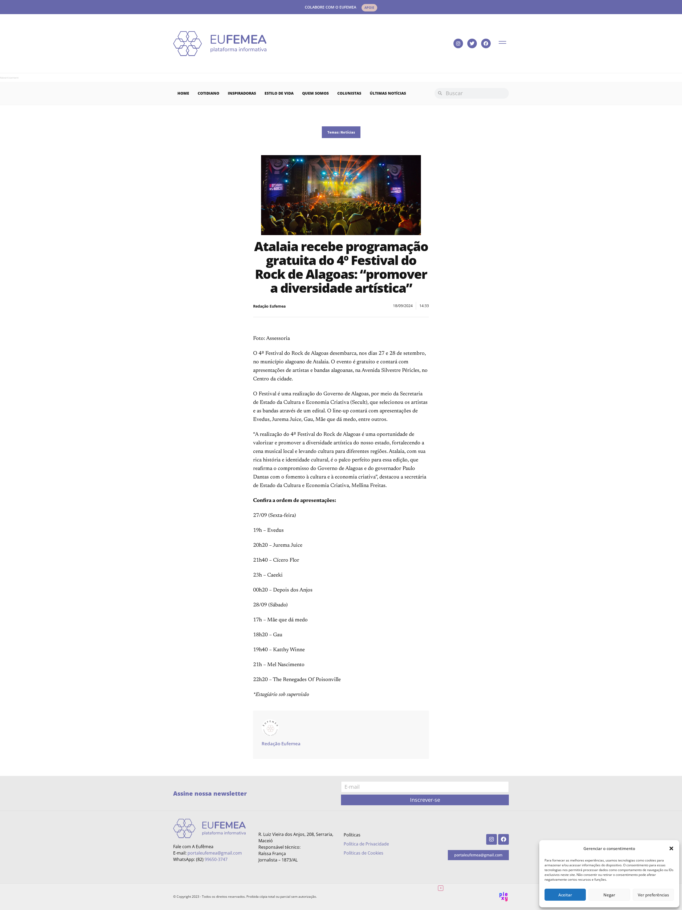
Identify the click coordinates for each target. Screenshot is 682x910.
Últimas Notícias (388, 93)
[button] (671, 848)
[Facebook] (486, 43)
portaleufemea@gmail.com (215, 853)
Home (183, 93)
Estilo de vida (279, 93)
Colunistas (349, 93)
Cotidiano (208, 93)
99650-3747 (216, 859)
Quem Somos (315, 93)
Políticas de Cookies (363, 853)
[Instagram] (458, 43)
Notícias (347, 132)
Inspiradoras (242, 93)
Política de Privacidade (366, 844)
